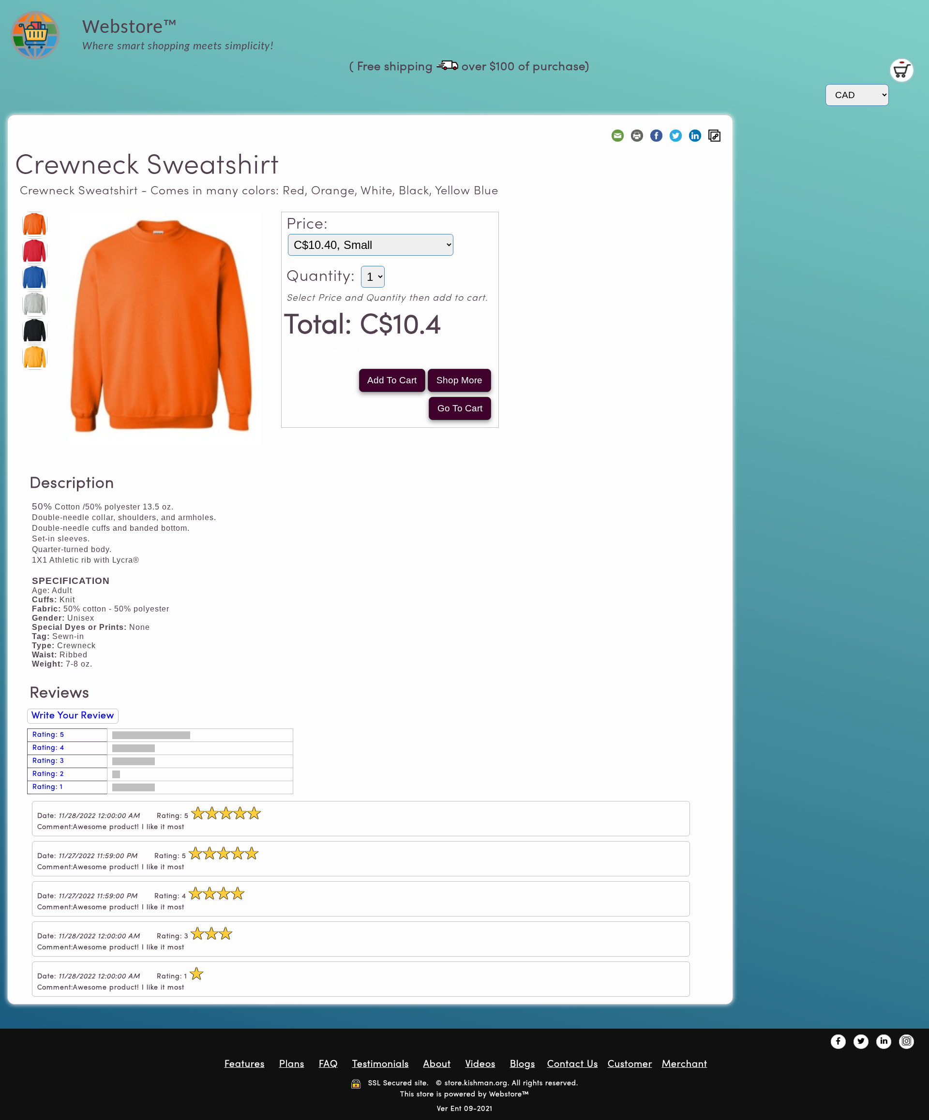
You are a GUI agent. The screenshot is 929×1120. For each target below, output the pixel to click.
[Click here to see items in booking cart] (901, 70)
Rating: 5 (48, 735)
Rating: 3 (48, 761)
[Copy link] (714, 136)
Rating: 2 (48, 774)
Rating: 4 (48, 748)
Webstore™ (509, 1094)
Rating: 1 (47, 787)
